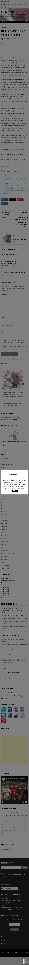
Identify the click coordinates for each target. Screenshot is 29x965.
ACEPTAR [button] (14, 491)
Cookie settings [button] (21, 488)
